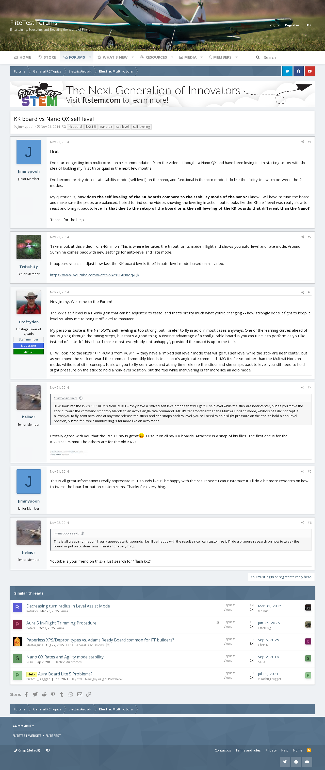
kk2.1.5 (91, 126)
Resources (156, 57)
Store (50, 57)
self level (122, 126)
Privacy (271, 750)
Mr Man (263, 611)
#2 (310, 237)
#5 (310, 471)
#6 (310, 523)
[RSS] (308, 750)
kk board (75, 126)
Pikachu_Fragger (38, 679)
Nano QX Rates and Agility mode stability (65, 657)
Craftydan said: (65, 398)
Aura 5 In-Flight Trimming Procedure (61, 623)
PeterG (31, 628)
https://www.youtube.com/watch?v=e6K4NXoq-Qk (94, 274)
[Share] (303, 142)
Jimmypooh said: (66, 533)
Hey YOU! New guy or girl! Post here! (97, 679)
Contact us (223, 750)
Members (222, 57)
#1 (310, 142)
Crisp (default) (29, 750)
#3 (310, 292)
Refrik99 (32, 611)
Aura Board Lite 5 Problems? (65, 674)
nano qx (106, 126)
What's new (115, 57)
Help (284, 750)
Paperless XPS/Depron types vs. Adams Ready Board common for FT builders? (100, 640)
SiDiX (30, 662)
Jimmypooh (26, 126)
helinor (28, 416)
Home (25, 57)
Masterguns (34, 645)
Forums (77, 57)
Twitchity (28, 266)
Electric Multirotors (68, 662)
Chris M (263, 645)
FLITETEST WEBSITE (27, 735)
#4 (310, 387)
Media (190, 57)
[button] (89, 57)
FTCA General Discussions (85, 645)
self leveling (141, 126)
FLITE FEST (53, 735)
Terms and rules (248, 750)
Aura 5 (66, 611)
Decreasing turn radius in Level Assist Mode (68, 606)
